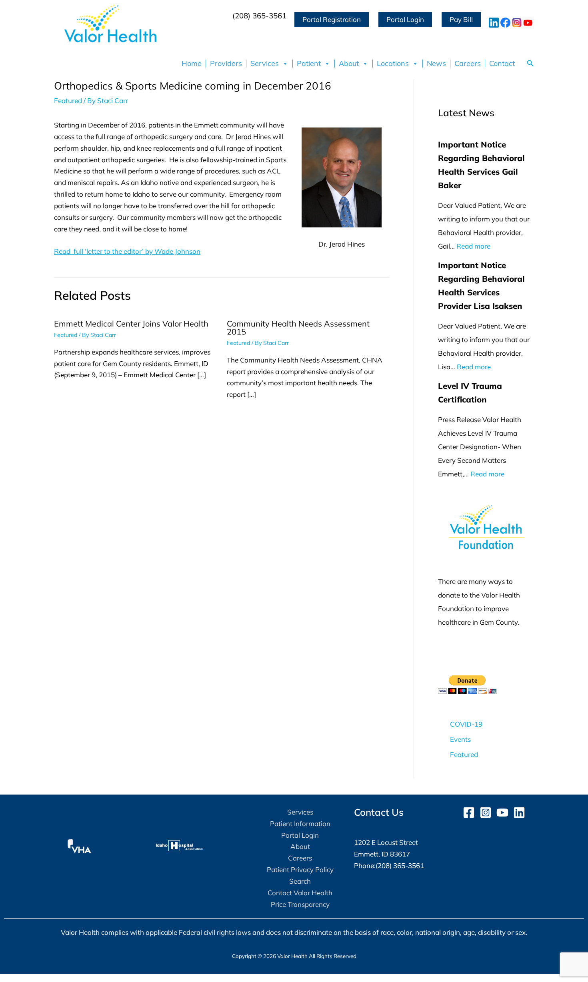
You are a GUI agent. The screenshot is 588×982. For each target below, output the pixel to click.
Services (264, 64)
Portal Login (405, 19)
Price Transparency (300, 904)
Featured (68, 100)
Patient (309, 64)
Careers (467, 64)
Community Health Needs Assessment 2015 (298, 328)
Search (300, 881)
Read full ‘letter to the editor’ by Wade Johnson (127, 251)
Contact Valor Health (300, 892)
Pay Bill (461, 19)
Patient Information (300, 823)
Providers (226, 64)
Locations (393, 64)
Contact (502, 64)
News (436, 64)
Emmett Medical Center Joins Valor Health (131, 324)
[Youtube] (502, 813)
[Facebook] (469, 813)
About (349, 64)
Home (192, 64)
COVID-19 (466, 724)
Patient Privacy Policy (300, 869)
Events (460, 739)
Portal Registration (331, 19)
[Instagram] (486, 813)
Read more (473, 246)
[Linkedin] (519, 813)
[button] (530, 63)
